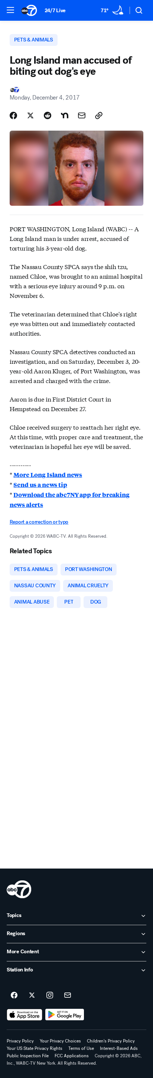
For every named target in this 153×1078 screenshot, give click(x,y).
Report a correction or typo (39, 521)
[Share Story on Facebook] (13, 115)
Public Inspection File (28, 1056)
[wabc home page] (19, 889)
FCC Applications (72, 1056)
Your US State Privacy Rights (34, 1048)
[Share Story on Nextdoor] (64, 115)
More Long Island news (47, 474)
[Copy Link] (98, 115)
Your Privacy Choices (60, 1041)
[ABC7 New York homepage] (29, 10)
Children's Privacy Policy (111, 1041)
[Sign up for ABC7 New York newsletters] (67, 995)
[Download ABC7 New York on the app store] (24, 1015)
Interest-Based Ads (119, 1048)
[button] (10, 10)
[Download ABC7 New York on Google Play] (64, 1015)
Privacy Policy (20, 1041)
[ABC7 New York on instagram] (49, 995)
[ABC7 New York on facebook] (14, 995)
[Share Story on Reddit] (47, 115)
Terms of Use (81, 1048)
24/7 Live (55, 10)
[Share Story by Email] (81, 115)
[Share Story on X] (30, 115)
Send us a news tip (40, 484)
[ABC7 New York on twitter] (32, 995)
